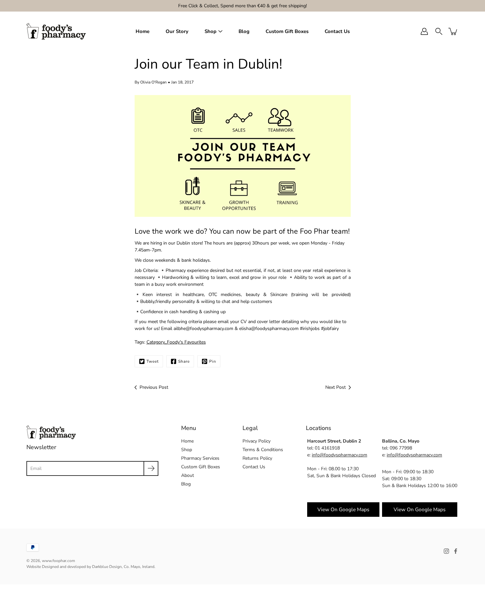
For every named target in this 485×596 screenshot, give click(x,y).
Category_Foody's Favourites (176, 342)
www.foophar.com (58, 560)
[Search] (439, 31)
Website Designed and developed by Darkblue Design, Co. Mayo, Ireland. (90, 566)
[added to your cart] (453, 31)
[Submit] (151, 468)
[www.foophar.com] (56, 31)
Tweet (152, 361)
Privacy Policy (256, 441)
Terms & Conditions (262, 450)
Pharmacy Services (200, 458)
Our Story (177, 31)
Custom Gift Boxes (287, 31)
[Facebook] (456, 551)
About (187, 475)
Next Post (335, 387)
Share (184, 361)
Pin (212, 361)
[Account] (424, 31)
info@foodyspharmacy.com (339, 455)
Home (142, 31)
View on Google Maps (343, 509)
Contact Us (337, 31)
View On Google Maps (419, 509)
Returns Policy (257, 458)
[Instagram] (446, 551)
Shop (210, 31)
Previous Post (154, 387)
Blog (244, 31)
